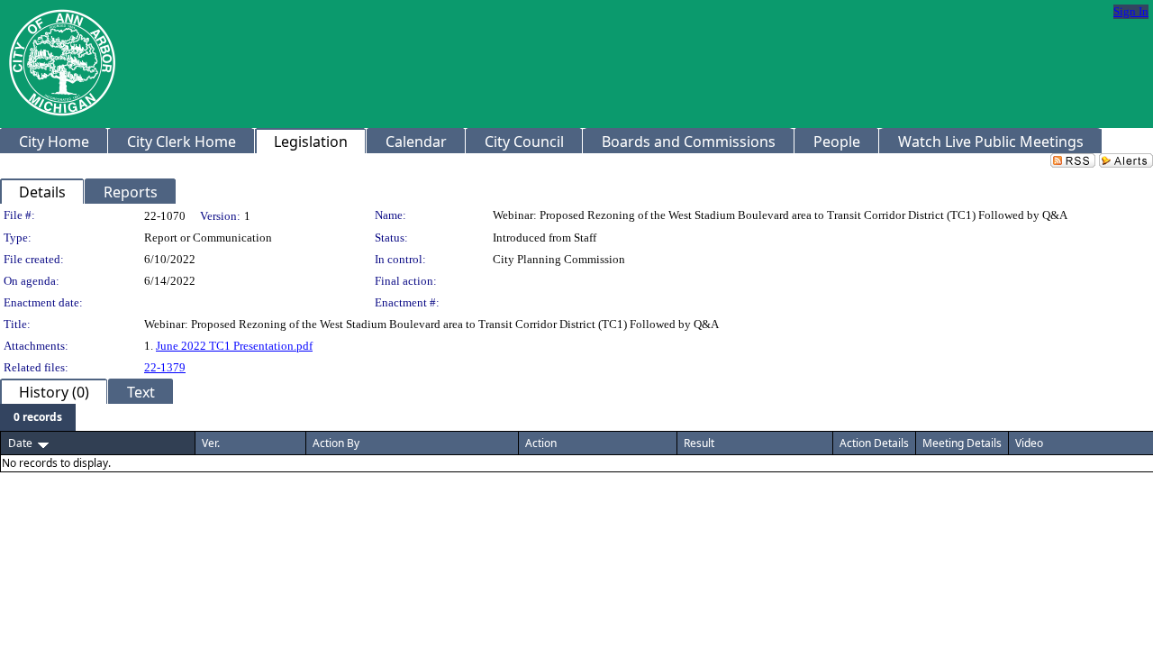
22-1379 (165, 367)
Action (541, 443)
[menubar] (38, 417)
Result (699, 443)
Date (20, 443)
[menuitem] (38, 417)
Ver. (211, 443)
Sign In (1130, 11)
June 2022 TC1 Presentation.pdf (234, 345)
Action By (336, 443)
